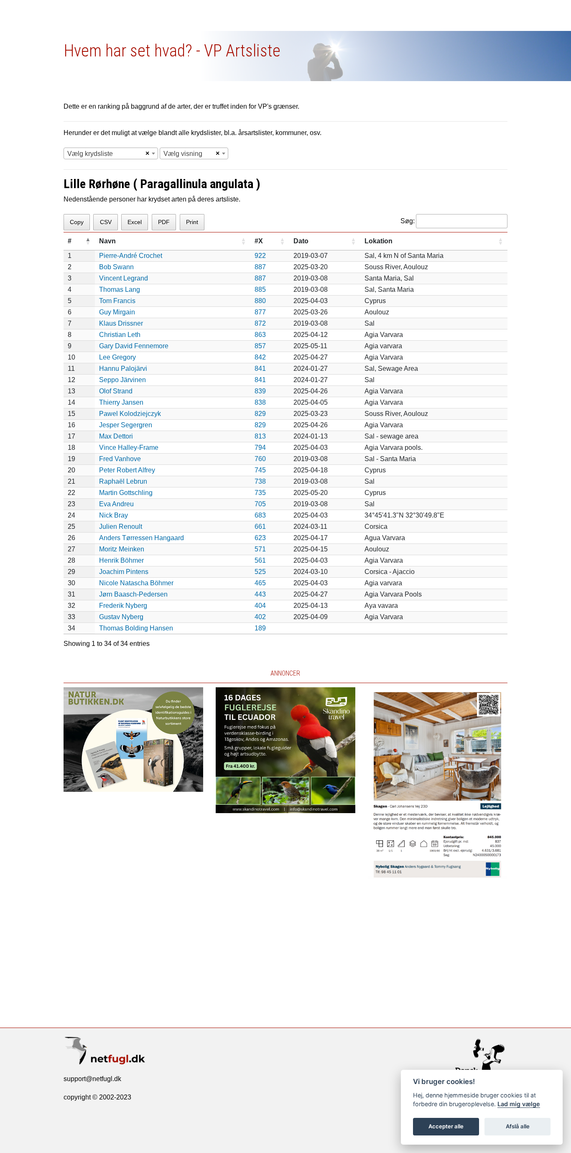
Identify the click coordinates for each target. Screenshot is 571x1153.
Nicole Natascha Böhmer (136, 583)
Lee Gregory (117, 357)
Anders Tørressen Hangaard (141, 537)
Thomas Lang (119, 289)
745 (260, 470)
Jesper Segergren (125, 425)
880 (260, 300)
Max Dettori (116, 436)
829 (260, 413)
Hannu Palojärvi (123, 368)
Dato (300, 241)
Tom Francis (117, 300)
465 (260, 583)
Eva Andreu (116, 504)
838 (260, 402)
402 (260, 616)
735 (260, 492)
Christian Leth (119, 334)
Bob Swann (116, 266)
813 (260, 436)
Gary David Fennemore (133, 345)
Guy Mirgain (117, 312)
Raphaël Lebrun (123, 481)
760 (260, 458)
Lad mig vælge (518, 1103)
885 (260, 289)
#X (259, 241)
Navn (107, 241)
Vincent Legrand (123, 278)
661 (260, 526)
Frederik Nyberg (123, 605)
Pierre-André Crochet (130, 255)
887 (260, 266)
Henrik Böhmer (121, 560)
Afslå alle (518, 1126)
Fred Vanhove (120, 458)
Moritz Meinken (121, 549)
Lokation (379, 241)
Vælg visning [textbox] (182, 153)
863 (260, 334)
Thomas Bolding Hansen (136, 628)
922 (260, 255)
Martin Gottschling (126, 492)
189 (260, 628)
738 (260, 481)
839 (260, 391)
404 (260, 605)
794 (260, 447)
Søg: (407, 220)
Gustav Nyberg (121, 616)
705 (260, 504)
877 (260, 312)
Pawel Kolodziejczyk (130, 413)
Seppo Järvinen (122, 379)
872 (260, 323)
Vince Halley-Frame (128, 447)
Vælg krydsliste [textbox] (90, 153)
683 (260, 515)
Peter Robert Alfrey (127, 470)
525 (260, 571)
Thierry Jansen (121, 402)
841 (260, 368)
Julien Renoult (120, 526)
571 (260, 549)
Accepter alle (446, 1126)
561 (260, 560)
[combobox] (111, 153)
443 (260, 594)
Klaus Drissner (121, 323)
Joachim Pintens (123, 571)
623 (260, 537)
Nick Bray (113, 515)
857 (260, 345)
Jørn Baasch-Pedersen (133, 594)
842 (260, 357)
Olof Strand (116, 391)
